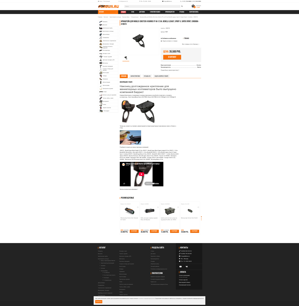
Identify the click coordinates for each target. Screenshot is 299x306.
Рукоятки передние (124, 261)
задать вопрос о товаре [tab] (161, 76)
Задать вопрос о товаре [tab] (169, 41)
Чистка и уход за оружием (126, 284)
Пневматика (101, 285)
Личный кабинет (155, 266)
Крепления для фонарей (107, 263)
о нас (132, 12)
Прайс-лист (153, 281)
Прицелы (100, 251)
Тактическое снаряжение (104, 288)
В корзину (172, 57)
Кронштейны (125, 17)
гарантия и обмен (155, 12)
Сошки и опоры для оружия (126, 264)
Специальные (135, 17)
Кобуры (121, 269)
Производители (155, 258)
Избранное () (124, 1)
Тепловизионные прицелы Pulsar (159, 284)
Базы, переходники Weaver (108, 260)
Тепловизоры (101, 295)
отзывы (181, 12)
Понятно (99, 301)
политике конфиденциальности (146, 298)
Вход (101, 1)
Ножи (120, 281)
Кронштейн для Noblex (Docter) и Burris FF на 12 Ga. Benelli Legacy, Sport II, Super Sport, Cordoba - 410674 (169, 17)
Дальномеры (101, 282)
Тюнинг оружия (123, 253)
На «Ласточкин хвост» (109, 275)
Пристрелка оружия (124, 279)
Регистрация (106, 1)
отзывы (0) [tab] (147, 76)
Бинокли (100, 253)
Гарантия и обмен (155, 256)
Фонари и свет (123, 251)
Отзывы (153, 261)
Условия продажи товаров (158, 279)
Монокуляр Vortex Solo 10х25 (189, 218)
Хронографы (122, 276)
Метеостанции (123, 274)
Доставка (153, 253)
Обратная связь (155, 264)
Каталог (106, 17)
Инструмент (122, 289)
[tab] (170, 70)
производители (169, 12)
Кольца (103, 268)
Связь (121, 292)
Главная (100, 17)
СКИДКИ (123, 12)
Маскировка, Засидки (103, 290)
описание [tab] (123, 76)
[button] (201, 217)
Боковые (106, 277)
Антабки (103, 265)
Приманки (122, 271)
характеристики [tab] (135, 76)
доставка (142, 12)
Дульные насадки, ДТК (125, 256)
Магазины (122, 258)
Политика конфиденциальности (159, 269)
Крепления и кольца (115, 17)
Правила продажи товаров (158, 276)
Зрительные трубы (103, 256)
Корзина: (198, 6)
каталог (101, 12)
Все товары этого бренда (190, 44)
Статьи (152, 251)
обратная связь (193, 12)
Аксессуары (122, 266)
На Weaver (107, 272)
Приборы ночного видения (105, 293)
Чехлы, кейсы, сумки (124, 287)
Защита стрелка (123, 294)
